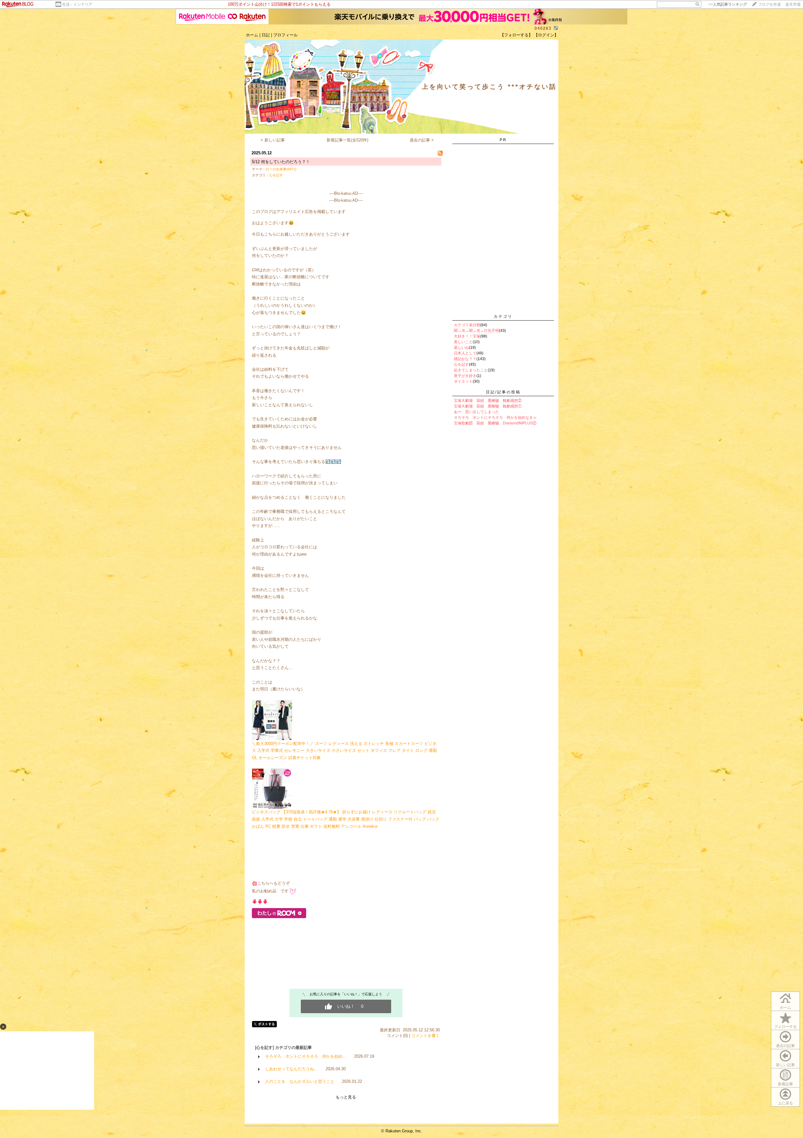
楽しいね (461, 347)
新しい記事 (785, 1065)
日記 (266, 35)
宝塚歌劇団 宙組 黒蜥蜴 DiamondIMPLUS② (495, 423)
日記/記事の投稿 (503, 392)
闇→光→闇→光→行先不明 (476, 330)
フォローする (785, 1026)
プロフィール (285, 35)
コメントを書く (425, 1035)
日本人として (465, 353)
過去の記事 (785, 1046)
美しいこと (463, 342)
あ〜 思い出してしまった (476, 412)
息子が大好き (465, 376)
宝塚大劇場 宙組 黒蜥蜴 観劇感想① (488, 406)
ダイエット (463, 381)
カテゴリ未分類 (467, 325)
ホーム (252, 35)
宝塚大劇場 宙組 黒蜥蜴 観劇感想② (488, 400)
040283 (542, 28)
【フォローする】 (516, 35)
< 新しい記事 (273, 140)
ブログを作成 (769, 4)
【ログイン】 (546, 35)
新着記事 (785, 1084)
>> (728, 4)
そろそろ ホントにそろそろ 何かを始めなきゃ (495, 417)
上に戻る (785, 1103)
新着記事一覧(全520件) (347, 140)
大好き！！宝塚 (467, 336)
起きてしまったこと (471, 370)
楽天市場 (792, 4)
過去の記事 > (422, 140)
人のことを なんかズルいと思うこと (299, 1081)
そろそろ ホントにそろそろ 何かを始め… (306, 1056)
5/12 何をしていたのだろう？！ (281, 161)
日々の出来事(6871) (281, 169)
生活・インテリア (77, 4)
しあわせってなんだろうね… (291, 1068)
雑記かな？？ (465, 359)
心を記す (276, 175)
